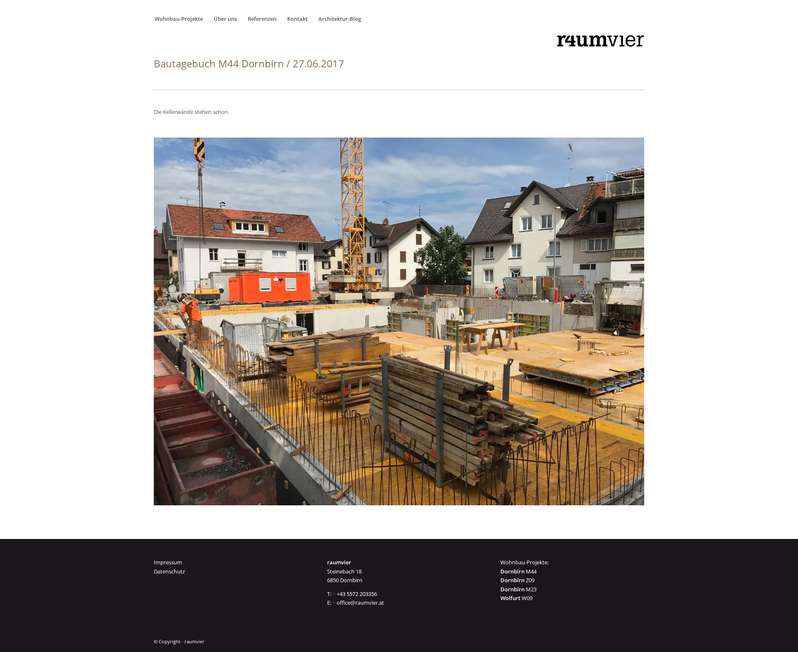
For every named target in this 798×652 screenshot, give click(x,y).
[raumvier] (600, 41)
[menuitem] (181, 18)
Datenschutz (169, 571)
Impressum (168, 562)
